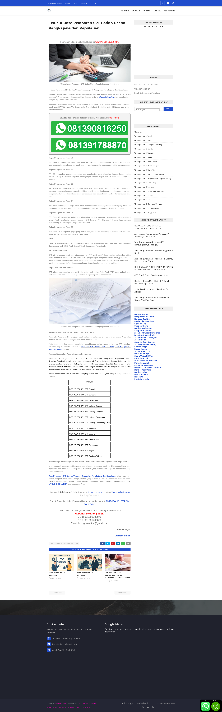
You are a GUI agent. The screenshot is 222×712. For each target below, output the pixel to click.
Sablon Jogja (126, 703)
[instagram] (162, 3)
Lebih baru (57, 593)
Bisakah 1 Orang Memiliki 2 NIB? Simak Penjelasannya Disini (151, 282)
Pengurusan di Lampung (145, 183)
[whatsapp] (173, 3)
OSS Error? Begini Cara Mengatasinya (151, 275)
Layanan (138, 132)
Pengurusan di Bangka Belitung (148, 145)
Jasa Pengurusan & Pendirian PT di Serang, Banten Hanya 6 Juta (153, 260)
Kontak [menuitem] (146, 11)
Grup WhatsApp (120, 492)
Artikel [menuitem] (157, 11)
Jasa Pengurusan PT (54, 3)
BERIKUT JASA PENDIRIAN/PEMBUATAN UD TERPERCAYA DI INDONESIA (153, 268)
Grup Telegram (96, 492)
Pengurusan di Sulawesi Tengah (148, 204)
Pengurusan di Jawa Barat (146, 162)
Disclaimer (62, 707)
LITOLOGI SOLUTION (58, 484)
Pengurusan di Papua (144, 195)
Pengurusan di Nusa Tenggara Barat (150, 191)
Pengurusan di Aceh (143, 136)
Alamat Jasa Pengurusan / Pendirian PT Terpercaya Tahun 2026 (152, 235)
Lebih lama (122, 593)
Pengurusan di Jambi (144, 157)
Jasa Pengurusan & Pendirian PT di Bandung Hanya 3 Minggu (149, 243)
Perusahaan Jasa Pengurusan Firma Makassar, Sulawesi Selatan (117, 575)
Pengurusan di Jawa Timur (146, 170)
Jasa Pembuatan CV (88, 3)
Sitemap (88, 707)
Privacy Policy (52, 707)
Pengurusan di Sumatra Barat (147, 208)
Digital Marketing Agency (87, 703)
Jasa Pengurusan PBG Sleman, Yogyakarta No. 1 (153, 251)
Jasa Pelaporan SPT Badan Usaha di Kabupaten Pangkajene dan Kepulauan (82, 476)
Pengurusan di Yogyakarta (146, 212)
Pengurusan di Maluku (144, 187)
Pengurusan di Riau (143, 200)
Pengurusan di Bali (143, 140)
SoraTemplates (60, 703)
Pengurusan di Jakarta (144, 153)
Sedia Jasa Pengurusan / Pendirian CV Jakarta (151, 290)
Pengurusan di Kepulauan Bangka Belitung (153, 178)
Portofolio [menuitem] (169, 11)
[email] (168, 3)
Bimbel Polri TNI (144, 703)
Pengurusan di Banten (144, 149)
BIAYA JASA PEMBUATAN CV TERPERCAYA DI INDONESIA (147, 227)
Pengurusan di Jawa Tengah (147, 166)
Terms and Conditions (75, 707)
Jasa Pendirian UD (71, 3)
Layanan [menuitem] (136, 11)
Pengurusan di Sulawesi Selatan (64, 543)
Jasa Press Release (165, 703)
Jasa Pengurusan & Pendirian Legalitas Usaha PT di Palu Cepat (151, 298)
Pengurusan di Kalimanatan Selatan (150, 174)
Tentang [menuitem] (125, 11)
